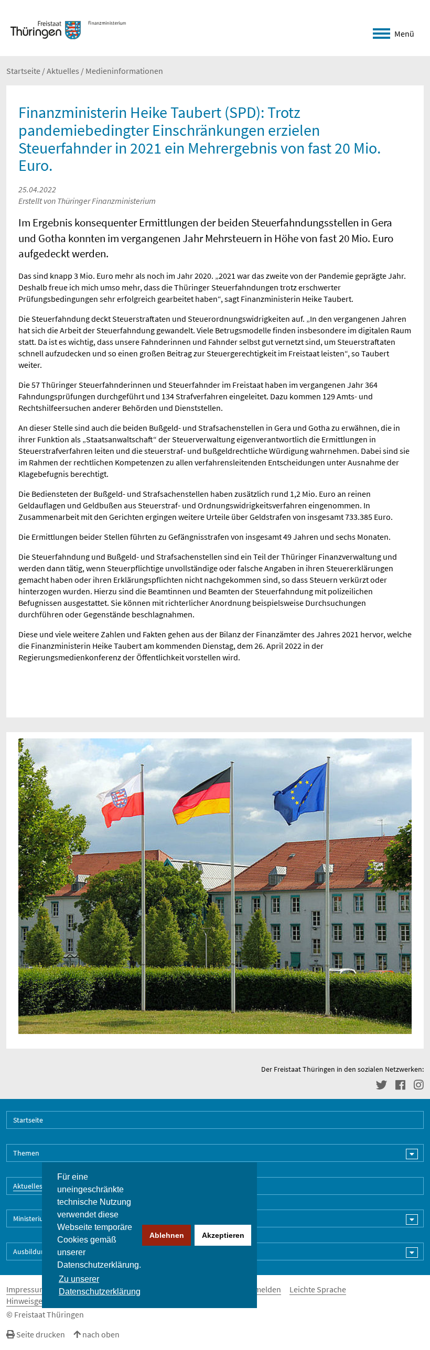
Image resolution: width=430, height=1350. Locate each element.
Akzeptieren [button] (223, 1235)
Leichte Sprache (317, 1289)
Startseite (23, 71)
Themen (26, 1153)
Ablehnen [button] (166, 1235)
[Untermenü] (412, 1154)
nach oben (100, 1334)
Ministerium (31, 1218)
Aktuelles (63, 71)
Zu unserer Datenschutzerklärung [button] (100, 1285)
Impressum (26, 1289)
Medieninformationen (124, 71)
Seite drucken (40, 1334)
